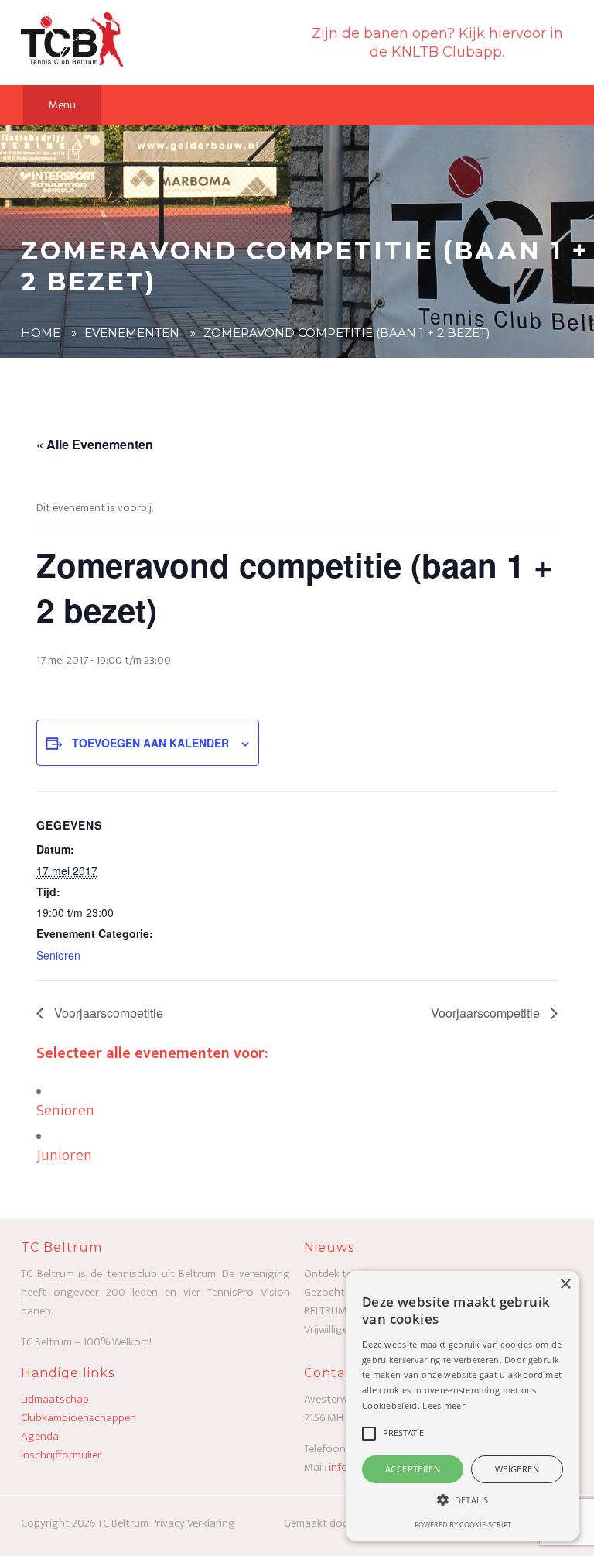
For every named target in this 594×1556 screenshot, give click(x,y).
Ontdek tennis (338, 1273)
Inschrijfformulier (61, 1455)
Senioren (58, 955)
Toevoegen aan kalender (150, 743)
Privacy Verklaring (193, 1523)
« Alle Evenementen (94, 444)
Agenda (40, 1436)
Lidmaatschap (55, 1399)
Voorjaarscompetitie (107, 1013)
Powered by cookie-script (463, 1525)
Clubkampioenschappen (78, 1417)
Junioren (64, 1155)
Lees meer (443, 1405)
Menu (62, 105)
